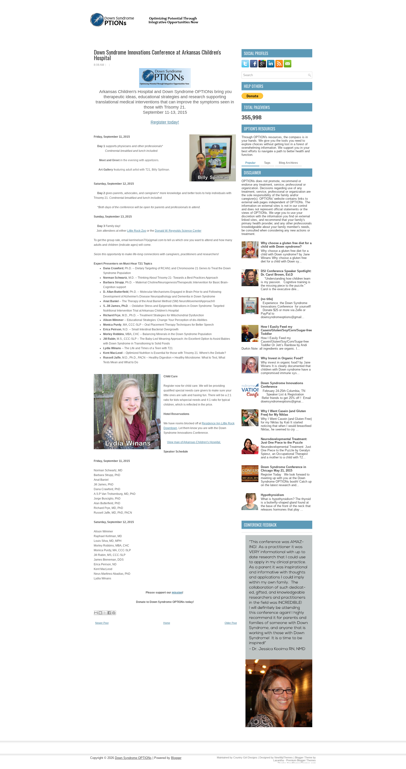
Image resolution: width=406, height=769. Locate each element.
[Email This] (96, 612)
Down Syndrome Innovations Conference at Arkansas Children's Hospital (157, 54)
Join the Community (150, 37)
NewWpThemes (283, 757)
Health (250, 37)
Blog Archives (288, 162)
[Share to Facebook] (109, 612)
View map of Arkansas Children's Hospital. (194, 442)
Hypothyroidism (272, 495)
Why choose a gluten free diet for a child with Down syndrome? (286, 244)
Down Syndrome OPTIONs (133, 758)
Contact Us (177, 37)
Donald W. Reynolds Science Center (178, 230)
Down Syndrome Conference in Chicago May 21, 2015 (283, 468)
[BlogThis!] (100, 612)
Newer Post (102, 622)
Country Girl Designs (245, 757)
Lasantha (278, 760)
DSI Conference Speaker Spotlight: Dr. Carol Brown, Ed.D (286, 272)
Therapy (270, 37)
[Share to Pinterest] (113, 612)
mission (177, 592)
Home (97, 37)
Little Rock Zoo (136, 230)
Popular (250, 162)
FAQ (128, 37)
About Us (113, 37)
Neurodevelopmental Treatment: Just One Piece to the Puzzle (284, 440)
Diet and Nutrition (224, 37)
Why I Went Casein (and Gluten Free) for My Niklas (283, 412)
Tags (267, 162)
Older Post (231, 622)
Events (198, 37)
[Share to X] (104, 612)
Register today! (165, 122)
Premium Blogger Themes (301, 760)
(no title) (267, 299)
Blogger (176, 758)
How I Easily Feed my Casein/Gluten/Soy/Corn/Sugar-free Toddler (286, 330)
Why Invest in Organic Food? (282, 358)
